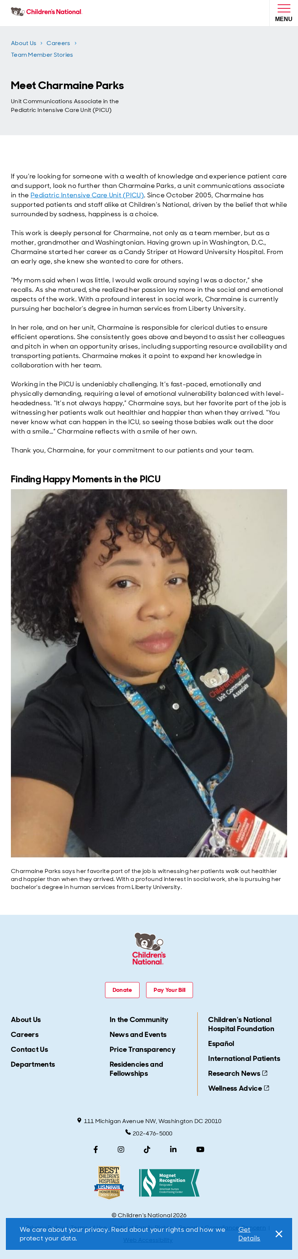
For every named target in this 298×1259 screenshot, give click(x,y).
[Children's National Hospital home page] (48, 13)
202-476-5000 (153, 1133)
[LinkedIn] (173, 1149)
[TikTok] (147, 1149)
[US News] (109, 1183)
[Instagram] (121, 1149)
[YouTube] (200, 1149)
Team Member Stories (42, 55)
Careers (58, 43)
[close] (277, 1234)
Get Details (249, 1234)
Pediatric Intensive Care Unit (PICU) (87, 195)
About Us (23, 43)
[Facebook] (96, 1149)
